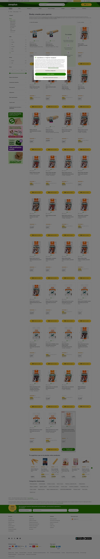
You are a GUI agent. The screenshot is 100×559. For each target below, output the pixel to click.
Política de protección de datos (53, 67)
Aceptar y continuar (50, 74)
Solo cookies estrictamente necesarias (50, 77)
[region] (50, 68)
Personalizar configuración (50, 70)
